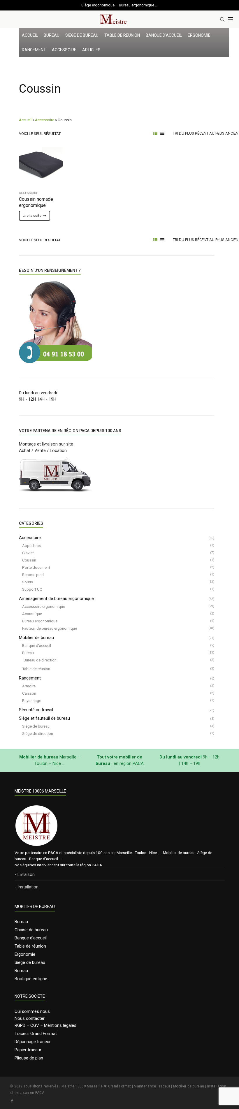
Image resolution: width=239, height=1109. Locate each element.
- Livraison (25, 874)
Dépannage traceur (33, 1041)
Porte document (36, 567)
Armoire (29, 686)
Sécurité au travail (36, 709)
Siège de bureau (36, 726)
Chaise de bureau (31, 929)
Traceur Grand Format (36, 1033)
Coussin (29, 560)
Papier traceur (28, 1049)
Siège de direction (37, 733)
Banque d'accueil (36, 645)
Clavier (28, 552)
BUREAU (51, 35)
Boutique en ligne (31, 978)
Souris (27, 582)
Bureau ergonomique (39, 621)
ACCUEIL (30, 35)
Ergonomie (25, 954)
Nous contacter (30, 1018)
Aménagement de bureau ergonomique (56, 598)
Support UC (32, 589)
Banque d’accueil (31, 938)
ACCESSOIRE (64, 49)
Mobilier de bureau (36, 637)
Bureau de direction (40, 660)
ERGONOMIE (199, 35)
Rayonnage (31, 700)
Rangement (30, 678)
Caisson (29, 693)
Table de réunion (36, 668)
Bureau (28, 652)
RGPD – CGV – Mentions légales (45, 1025)
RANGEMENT (34, 49)
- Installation (26, 887)
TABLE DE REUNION (122, 35)
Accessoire (44, 119)
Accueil (25, 119)
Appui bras (31, 545)
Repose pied (33, 574)
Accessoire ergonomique (43, 606)
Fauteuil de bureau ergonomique (49, 628)
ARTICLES (91, 49)
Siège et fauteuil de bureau (44, 718)
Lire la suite (32, 216)
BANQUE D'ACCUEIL (164, 35)
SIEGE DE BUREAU (82, 35)
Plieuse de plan (29, 1058)
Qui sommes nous (32, 1011)
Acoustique (32, 613)
